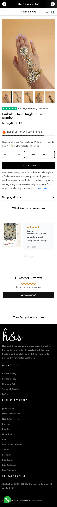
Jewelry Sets (8, 408)
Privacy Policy (9, 373)
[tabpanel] (7, 97)
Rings (4, 439)
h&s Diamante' (9, 470)
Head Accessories (11, 418)
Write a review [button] (28, 295)
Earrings (6, 424)
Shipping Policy (10, 384)
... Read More (41, 188)
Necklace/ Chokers (12, 444)
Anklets (5, 449)
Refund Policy (9, 378)
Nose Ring (7, 434)
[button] (26, 257)
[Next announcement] (53, 4)
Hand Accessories (11, 413)
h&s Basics (7, 460)
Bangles (6, 429)
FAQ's (5, 394)
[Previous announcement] (4, 4)
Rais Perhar (36, 500)
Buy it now (28, 165)
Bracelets (6, 454)
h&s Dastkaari (9, 465)
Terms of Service (10, 389)
